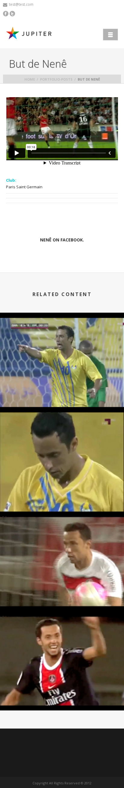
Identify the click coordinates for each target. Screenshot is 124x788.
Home (29, 79)
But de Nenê (62, 396)
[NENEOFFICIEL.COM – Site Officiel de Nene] (30, 33)
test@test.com (21, 4)
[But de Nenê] (62, 330)
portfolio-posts (56, 79)
